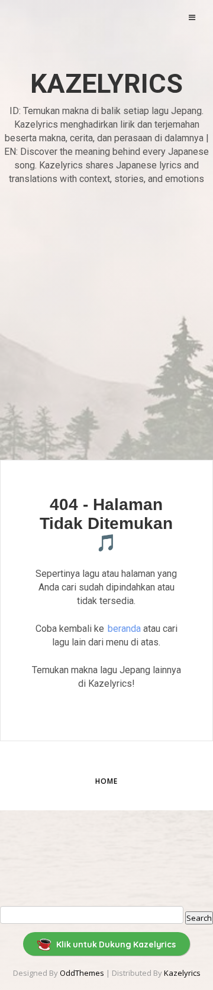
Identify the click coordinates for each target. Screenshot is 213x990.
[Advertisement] (106, 318)
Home (106, 781)
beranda (124, 628)
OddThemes (82, 973)
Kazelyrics (106, 83)
